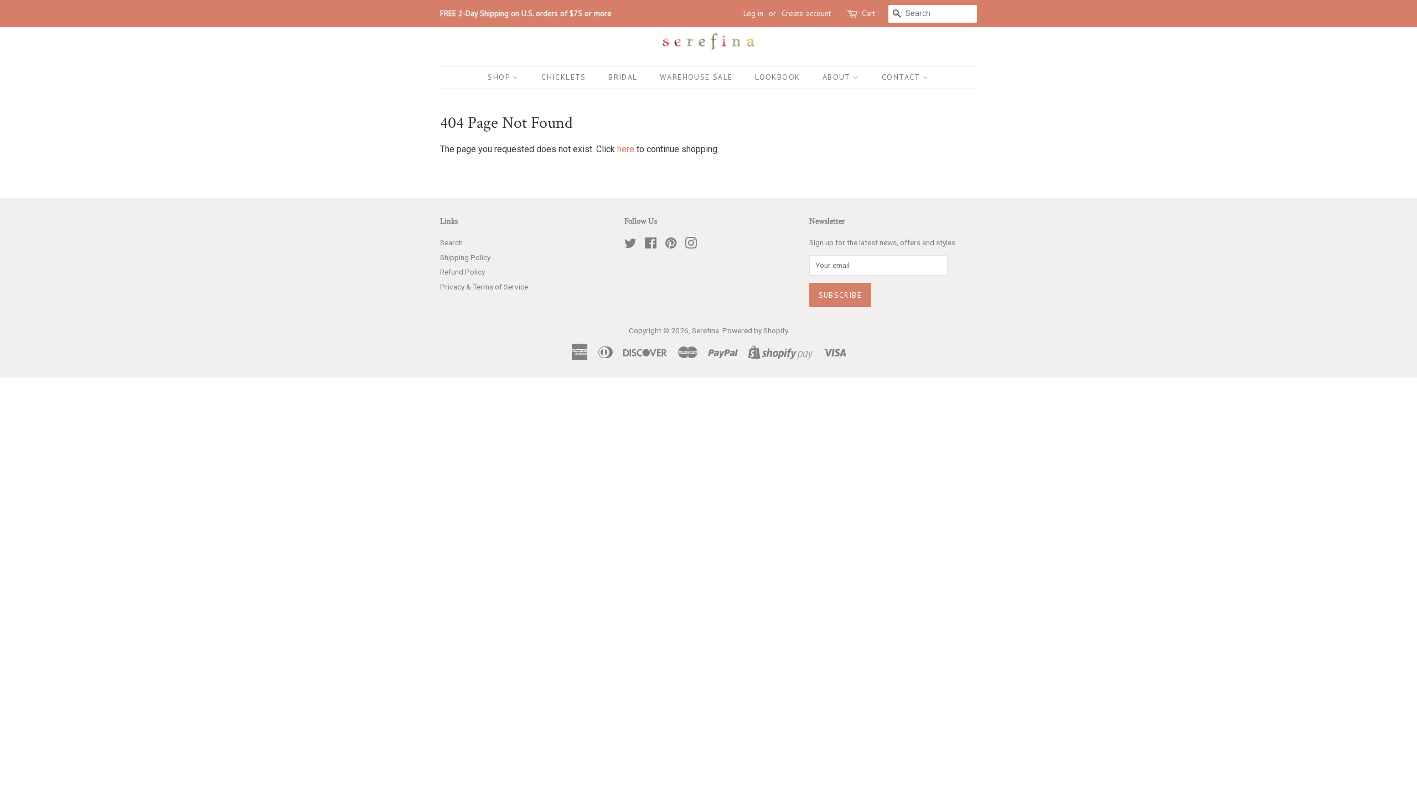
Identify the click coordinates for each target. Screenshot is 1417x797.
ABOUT (838, 77)
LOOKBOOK (777, 77)
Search (451, 242)
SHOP (500, 77)
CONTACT (902, 77)
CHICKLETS (563, 77)
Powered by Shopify (755, 330)
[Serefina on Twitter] (630, 245)
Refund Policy (462, 271)
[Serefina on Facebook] (650, 245)
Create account (806, 13)
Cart (868, 13)
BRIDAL (622, 77)
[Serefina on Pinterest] (671, 245)
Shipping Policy (465, 257)
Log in (753, 13)
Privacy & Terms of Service (484, 286)
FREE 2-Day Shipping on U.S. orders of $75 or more (526, 13)
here (625, 149)
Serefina (705, 330)
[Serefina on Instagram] (691, 245)
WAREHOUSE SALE (696, 77)
